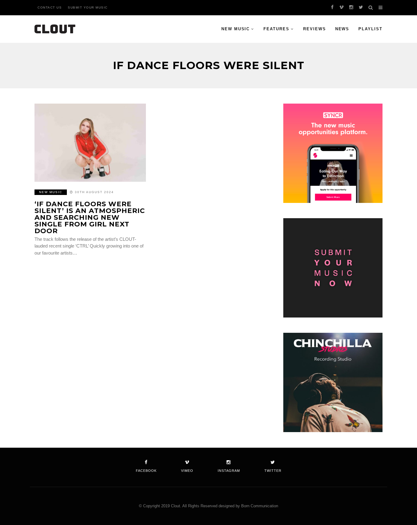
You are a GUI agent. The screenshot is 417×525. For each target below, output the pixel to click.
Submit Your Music (88, 7)
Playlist (370, 29)
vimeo (187, 470)
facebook (146, 470)
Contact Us (50, 7)
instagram (229, 470)
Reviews (314, 29)
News (342, 29)
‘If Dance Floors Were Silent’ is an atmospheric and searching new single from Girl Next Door (89, 217)
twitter (272, 470)
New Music (235, 29)
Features (276, 29)
